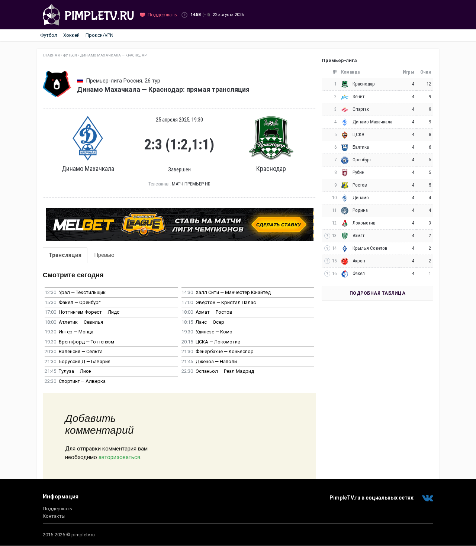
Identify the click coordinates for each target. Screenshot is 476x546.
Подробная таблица (378, 293)
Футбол (48, 35)
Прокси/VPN (99, 35)
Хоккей (71, 35)
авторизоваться (119, 457)
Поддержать (57, 508)
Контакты (54, 516)
